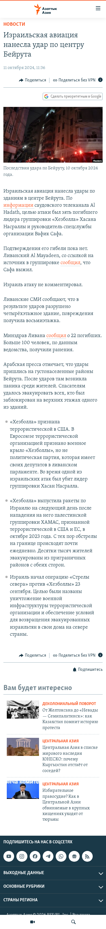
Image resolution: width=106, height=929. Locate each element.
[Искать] (73, 922)
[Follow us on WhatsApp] (61, 856)
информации (18, 205)
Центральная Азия (60, 741)
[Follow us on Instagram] (21, 856)
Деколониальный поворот (69, 704)
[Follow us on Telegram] (48, 856)
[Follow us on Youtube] (8, 856)
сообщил (70, 263)
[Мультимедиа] (32, 922)
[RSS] (87, 856)
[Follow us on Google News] (74, 856)
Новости (14, 24)
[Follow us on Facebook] (35, 856)
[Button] (32, 80)
